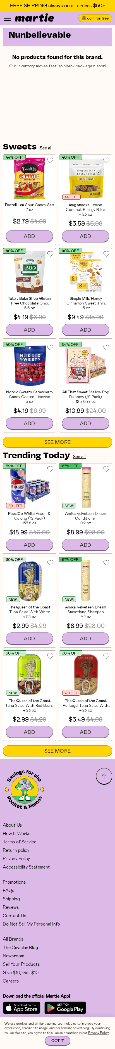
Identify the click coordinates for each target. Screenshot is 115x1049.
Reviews (11, 907)
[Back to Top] (104, 776)
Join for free (98, 18)
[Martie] (34, 18)
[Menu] (7, 19)
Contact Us (14, 915)
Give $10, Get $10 (21, 972)
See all (46, 147)
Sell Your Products (21, 964)
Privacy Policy (16, 858)
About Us (12, 824)
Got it (57, 1040)
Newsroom (13, 955)
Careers (11, 980)
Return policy (16, 850)
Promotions (14, 881)
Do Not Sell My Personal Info (31, 923)
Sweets (20, 147)
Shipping (11, 898)
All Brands (13, 938)
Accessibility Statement (26, 866)
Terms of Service (19, 841)
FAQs (8, 890)
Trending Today (36, 455)
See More (57, 442)
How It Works (16, 833)
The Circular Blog (20, 947)
